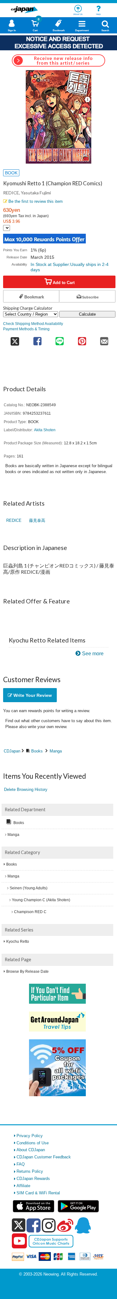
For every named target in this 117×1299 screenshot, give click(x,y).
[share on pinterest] (82, 339)
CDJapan (12, 751)
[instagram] (49, 1225)
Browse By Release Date (27, 971)
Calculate (87, 314)
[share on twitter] (14, 339)
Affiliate (23, 1185)
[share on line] (60, 339)
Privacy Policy (30, 1135)
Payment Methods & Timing (26, 329)
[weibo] (65, 1225)
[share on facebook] (37, 339)
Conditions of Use (33, 1143)
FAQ (21, 1164)
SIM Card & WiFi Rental (38, 1193)
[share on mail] (104, 339)
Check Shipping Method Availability (33, 324)
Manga (56, 751)
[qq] (83, 1225)
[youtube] (19, 1241)
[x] (18, 1225)
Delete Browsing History (25, 789)
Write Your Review (32, 695)
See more (93, 653)
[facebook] (34, 1225)
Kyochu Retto (17, 941)
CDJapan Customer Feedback (44, 1157)
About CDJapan (31, 1149)
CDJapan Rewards (33, 1178)
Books (37, 751)
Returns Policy (30, 1171)
